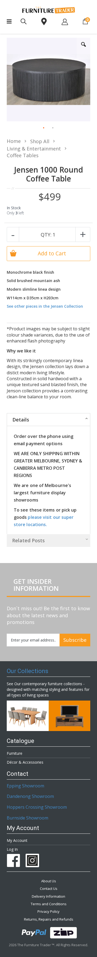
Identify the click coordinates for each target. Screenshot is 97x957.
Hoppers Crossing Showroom (37, 807)
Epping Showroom (25, 786)
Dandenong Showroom (30, 796)
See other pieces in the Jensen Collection (45, 306)
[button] (83, 48)
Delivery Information (48, 896)
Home (14, 141)
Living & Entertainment (34, 148)
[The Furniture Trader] (48, 10)
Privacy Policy (48, 911)
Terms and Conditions (49, 903)
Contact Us (48, 888)
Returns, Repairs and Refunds (48, 919)
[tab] (48, 419)
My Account (17, 840)
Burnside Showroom (27, 818)
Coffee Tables (23, 155)
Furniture (14, 753)
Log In (12, 849)
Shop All (39, 141)
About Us (48, 881)
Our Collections (27, 671)
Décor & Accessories (25, 762)
